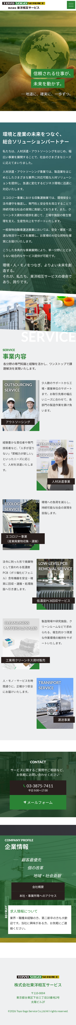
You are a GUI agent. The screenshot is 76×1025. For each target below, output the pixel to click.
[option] (38, 60)
